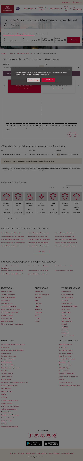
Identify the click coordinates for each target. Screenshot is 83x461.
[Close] (69, 69)
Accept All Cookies (48, 80)
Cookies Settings (33, 80)
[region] (41, 76)
